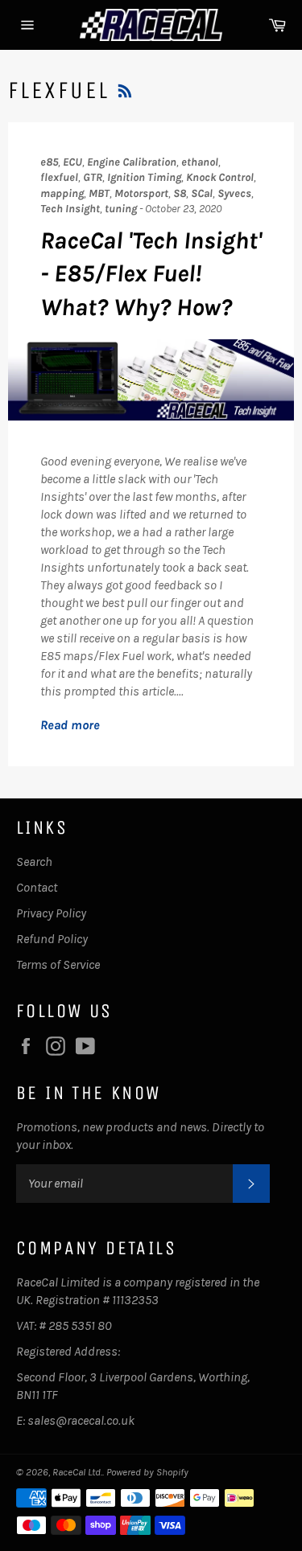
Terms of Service (58, 964)
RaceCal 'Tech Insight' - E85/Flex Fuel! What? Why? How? (151, 274)
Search (34, 861)
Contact (36, 887)
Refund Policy (52, 938)
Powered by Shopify (147, 1472)
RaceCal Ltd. (77, 1472)
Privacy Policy (51, 913)
